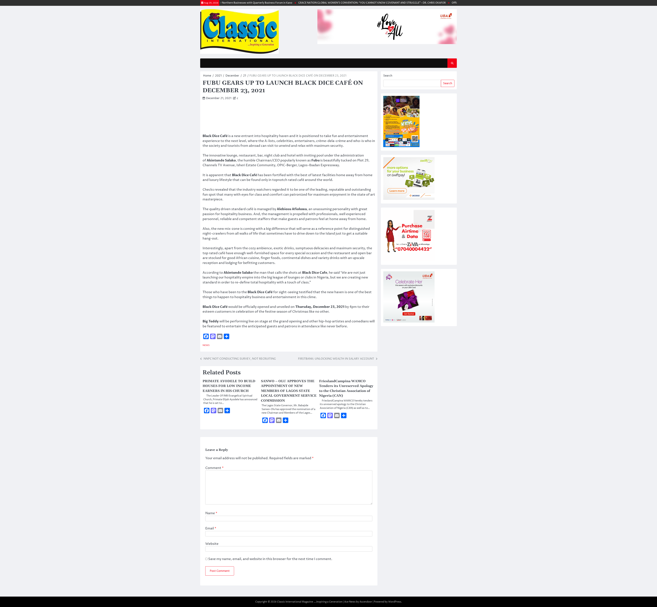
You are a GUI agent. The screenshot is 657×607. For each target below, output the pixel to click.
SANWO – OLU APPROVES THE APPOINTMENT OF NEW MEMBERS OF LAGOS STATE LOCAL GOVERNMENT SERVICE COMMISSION (289, 391)
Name (211, 513)
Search (387, 76)
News (206, 345)
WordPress (394, 601)
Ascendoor (365, 601)
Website (211, 544)
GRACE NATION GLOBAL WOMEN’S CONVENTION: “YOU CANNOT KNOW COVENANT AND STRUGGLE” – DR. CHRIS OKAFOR (355, 2)
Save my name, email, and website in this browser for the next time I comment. (270, 559)
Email (210, 528)
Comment (214, 468)
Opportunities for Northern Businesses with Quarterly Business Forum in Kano (230, 2)
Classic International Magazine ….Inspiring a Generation (310, 601)
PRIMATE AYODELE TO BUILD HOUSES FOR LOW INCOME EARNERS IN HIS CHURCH (229, 386)
